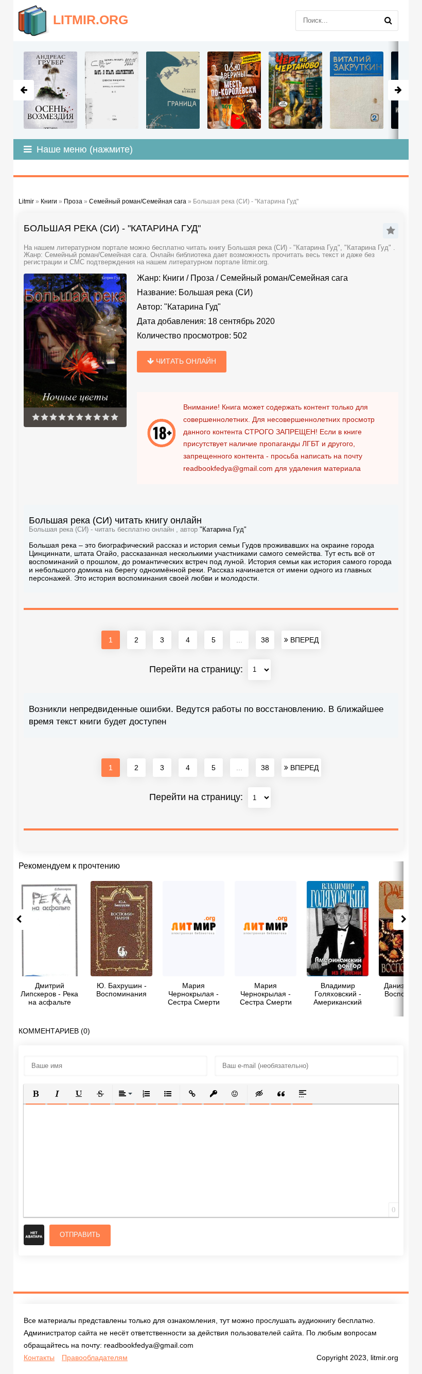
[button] (35, 1094)
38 (265, 640)
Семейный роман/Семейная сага (284, 278)
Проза (202, 278)
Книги (173, 278)
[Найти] (388, 20)
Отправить (80, 1235)
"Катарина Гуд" (192, 306)
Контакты (39, 1357)
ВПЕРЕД (303, 640)
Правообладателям (95, 1357)
